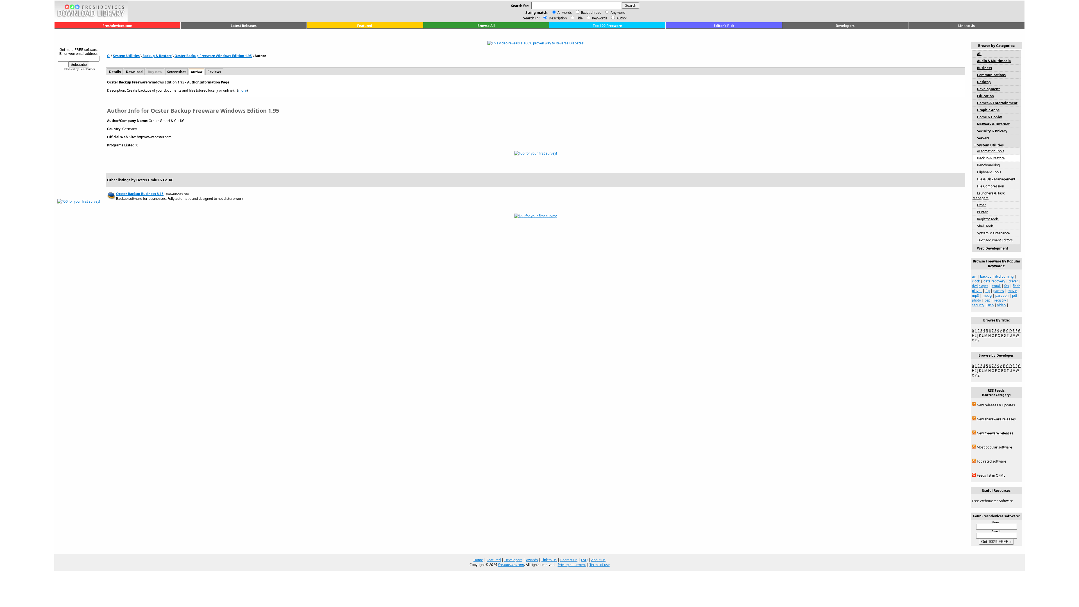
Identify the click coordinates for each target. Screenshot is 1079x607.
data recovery (994, 281)
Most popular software (994, 447)
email (996, 286)
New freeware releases (995, 433)
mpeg (987, 295)
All (979, 53)
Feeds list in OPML (991, 475)
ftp (987, 290)
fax (1006, 286)
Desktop (984, 82)
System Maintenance (993, 233)
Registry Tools (988, 219)
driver (1013, 281)
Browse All (486, 25)
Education (985, 96)
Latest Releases (244, 25)
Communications (991, 75)
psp (987, 300)
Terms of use (600, 564)
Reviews (214, 71)
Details (115, 71)
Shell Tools (985, 226)
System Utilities (126, 55)
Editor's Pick (724, 25)
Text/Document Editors (995, 240)
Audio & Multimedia (994, 60)
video (1001, 305)
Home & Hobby (989, 117)
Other (981, 205)
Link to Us (966, 25)
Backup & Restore (157, 55)
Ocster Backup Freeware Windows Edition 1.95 (213, 55)
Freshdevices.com (117, 25)
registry (1000, 300)
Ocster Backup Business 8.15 (140, 193)
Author (621, 18)
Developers (845, 25)
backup (985, 276)
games (998, 290)
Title (579, 18)
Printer (982, 212)
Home (478, 560)
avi (974, 276)
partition (1001, 295)
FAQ (584, 560)
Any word (618, 12)
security (978, 305)
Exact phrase (591, 12)
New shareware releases (996, 419)
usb (991, 305)
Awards (532, 560)
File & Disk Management (996, 179)
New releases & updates (996, 405)
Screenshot (176, 71)
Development (988, 89)
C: (108, 55)
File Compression (990, 186)
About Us (598, 560)
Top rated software (991, 461)
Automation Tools (990, 151)
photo (976, 300)
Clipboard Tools (989, 172)
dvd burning (1004, 276)
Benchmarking (988, 165)
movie (1012, 290)
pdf (1014, 295)
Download (134, 71)
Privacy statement (572, 564)
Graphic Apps (988, 110)
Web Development (992, 248)
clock (976, 281)
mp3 (975, 295)
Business (984, 67)
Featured (364, 25)
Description (557, 18)
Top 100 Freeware (607, 25)
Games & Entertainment (997, 103)
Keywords (599, 18)
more (242, 90)
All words (564, 12)
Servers (983, 138)
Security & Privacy (992, 131)
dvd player (980, 286)
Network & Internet (993, 124)
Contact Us (568, 560)
